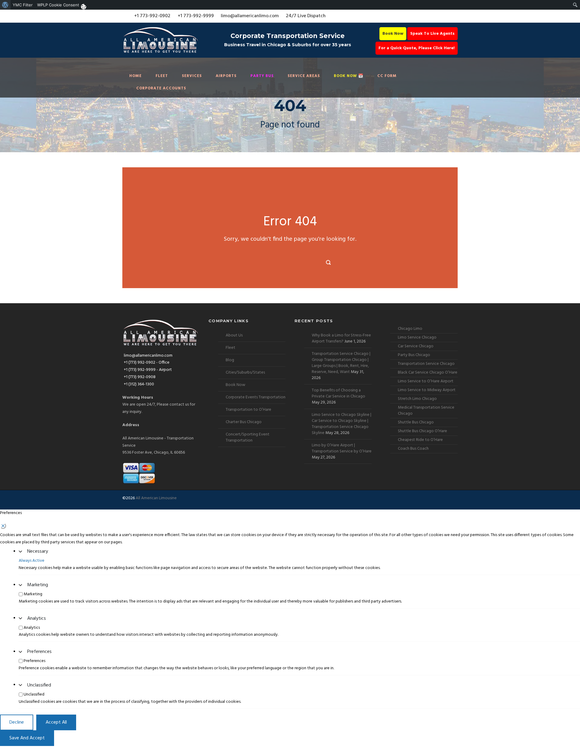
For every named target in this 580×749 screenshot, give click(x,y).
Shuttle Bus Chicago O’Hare (422, 431)
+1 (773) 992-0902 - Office (146, 362)
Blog (230, 360)
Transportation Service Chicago (426, 363)
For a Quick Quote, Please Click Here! (417, 48)
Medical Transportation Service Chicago (426, 410)
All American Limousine (156, 498)
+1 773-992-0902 (152, 16)
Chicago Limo (410, 328)
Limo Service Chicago (417, 337)
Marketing (37, 585)
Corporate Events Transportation (255, 397)
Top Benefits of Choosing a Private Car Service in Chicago (338, 393)
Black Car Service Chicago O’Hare (427, 372)
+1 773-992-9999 (196, 16)
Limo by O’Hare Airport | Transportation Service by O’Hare (342, 448)
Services (192, 76)
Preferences (39, 652)
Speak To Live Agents (432, 33)
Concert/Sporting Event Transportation (247, 437)
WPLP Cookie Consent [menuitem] (58, 4)
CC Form (387, 76)
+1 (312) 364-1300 (139, 384)
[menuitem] (5, 5)
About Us (234, 335)
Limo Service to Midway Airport (427, 390)
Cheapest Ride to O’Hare (420, 439)
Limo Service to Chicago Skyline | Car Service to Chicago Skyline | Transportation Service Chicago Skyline (341, 423)
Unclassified (39, 685)
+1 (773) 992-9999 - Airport (148, 369)
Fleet (162, 76)
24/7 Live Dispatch (306, 16)
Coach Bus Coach (413, 448)
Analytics (36, 618)
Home (135, 76)
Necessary (37, 551)
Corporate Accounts (161, 88)
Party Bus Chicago (414, 355)
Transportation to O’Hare (248, 409)
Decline (16, 722)
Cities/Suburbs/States (245, 372)
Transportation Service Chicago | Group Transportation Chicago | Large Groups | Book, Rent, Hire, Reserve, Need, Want (341, 362)
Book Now (392, 33)
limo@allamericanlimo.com (250, 16)
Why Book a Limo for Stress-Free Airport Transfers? (341, 338)
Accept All (56, 722)
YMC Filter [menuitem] (23, 4)
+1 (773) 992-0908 (140, 377)
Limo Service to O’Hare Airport (425, 381)
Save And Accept (27, 738)
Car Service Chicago (415, 346)
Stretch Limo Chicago (417, 398)
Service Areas (304, 76)
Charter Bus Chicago (244, 422)
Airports (226, 76)
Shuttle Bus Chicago (416, 422)
